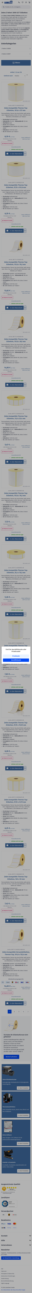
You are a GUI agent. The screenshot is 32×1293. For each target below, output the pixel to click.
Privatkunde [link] (16, 656)
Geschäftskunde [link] (16, 660)
